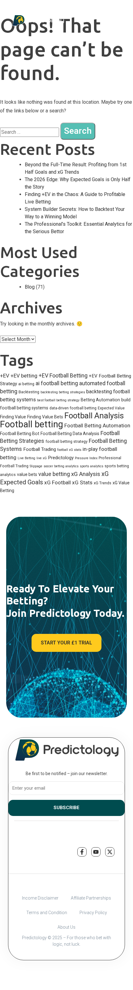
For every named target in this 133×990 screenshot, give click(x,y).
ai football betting (57, 383)
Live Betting (26, 458)
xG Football (57, 482)
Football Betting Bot (19, 433)
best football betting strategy (58, 400)
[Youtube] (96, 852)
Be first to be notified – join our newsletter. (67, 773)
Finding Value (13, 416)
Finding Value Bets (45, 416)
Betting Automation (100, 399)
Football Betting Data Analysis (70, 433)
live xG (41, 458)
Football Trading (39, 449)
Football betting (31, 424)
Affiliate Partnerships (91, 898)
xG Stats (82, 482)
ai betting (26, 384)
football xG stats (69, 450)
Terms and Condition (46, 912)
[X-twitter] (109, 852)
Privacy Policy (93, 912)
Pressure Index (86, 458)
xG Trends (102, 483)
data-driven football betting (73, 408)
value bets (27, 474)
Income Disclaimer (40, 898)
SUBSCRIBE (66, 807)
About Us (66, 927)
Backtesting (29, 392)
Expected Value (111, 408)
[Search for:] (29, 132)
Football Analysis (94, 415)
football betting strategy (66, 441)
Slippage (36, 466)
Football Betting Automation (97, 425)
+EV (4, 376)
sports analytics (91, 466)
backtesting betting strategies (63, 392)
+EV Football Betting (63, 375)
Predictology (61, 457)
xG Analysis (85, 474)
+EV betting (24, 376)
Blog (30, 287)
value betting (54, 474)
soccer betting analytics (61, 466)
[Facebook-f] (82, 852)
